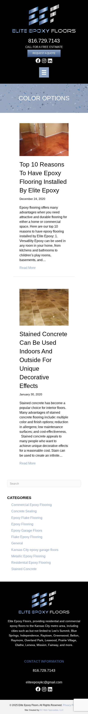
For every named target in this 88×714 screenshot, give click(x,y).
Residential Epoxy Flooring (31, 562)
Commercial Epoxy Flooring (31, 505)
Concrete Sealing (24, 511)
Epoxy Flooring (22, 524)
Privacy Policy (70, 705)
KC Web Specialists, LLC (51, 710)
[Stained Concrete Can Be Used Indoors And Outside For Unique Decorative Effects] (44, 307)
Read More (27, 268)
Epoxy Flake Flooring (26, 518)
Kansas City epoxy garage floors (34, 550)
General (17, 543)
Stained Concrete (24, 569)
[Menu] (44, 72)
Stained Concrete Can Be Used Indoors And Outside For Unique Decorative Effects (43, 360)
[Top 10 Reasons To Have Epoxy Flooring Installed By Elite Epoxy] (44, 139)
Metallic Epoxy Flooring (28, 556)
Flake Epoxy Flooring (26, 537)
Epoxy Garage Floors (26, 530)
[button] (44, 53)
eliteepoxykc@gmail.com (44, 682)
